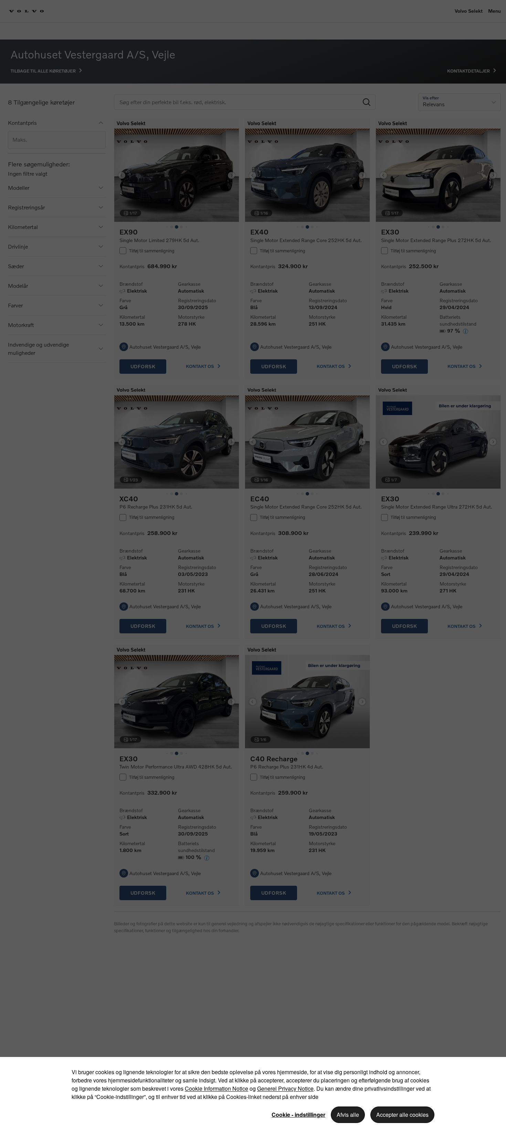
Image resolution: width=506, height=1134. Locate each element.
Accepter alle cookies (402, 1115)
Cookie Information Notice (216, 1088)
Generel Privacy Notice (285, 1088)
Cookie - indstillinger (298, 1115)
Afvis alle (348, 1115)
